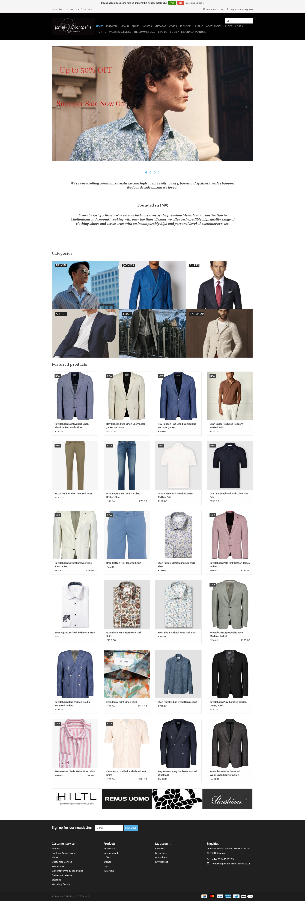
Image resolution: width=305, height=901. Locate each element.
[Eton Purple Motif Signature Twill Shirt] (178, 535)
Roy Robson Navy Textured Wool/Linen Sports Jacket (225, 773)
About (55, 857)
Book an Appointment (64, 853)
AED (90, 9)
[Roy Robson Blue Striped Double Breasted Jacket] (75, 674)
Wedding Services (120, 31)
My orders (161, 853)
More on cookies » (195, 3)
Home (99, 26)
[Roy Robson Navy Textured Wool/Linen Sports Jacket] (230, 743)
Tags (106, 866)
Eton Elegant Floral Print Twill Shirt (177, 632)
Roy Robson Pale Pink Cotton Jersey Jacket (230, 564)
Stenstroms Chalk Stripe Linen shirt (75, 771)
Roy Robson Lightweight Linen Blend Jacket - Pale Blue (72, 425)
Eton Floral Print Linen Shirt (121, 701)
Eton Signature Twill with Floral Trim (75, 632)
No (180, 3)
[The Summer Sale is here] (152, 103)
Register (160, 848)
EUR (54, 9)
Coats (173, 26)
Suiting (199, 26)
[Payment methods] (204, 896)
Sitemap (56, 879)
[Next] (246, 107)
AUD (72, 9)
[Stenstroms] (227, 799)
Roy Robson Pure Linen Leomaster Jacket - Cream (125, 425)
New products (111, 853)
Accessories (214, 26)
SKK (84, 9)
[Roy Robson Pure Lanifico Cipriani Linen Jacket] (230, 674)
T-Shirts (101, 31)
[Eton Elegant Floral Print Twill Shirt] (178, 604)
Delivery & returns (62, 875)
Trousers (186, 26)
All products (110, 848)
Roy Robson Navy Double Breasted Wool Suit (177, 773)
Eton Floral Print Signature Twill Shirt (123, 634)
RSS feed (109, 870)
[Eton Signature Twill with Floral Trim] (75, 604)
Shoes (228, 26)
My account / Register (242, 9)
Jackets (147, 26)
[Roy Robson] (177, 799)
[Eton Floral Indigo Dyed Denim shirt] (178, 674)
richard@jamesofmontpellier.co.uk (231, 863)
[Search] (226, 21)
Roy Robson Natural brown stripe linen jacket (73, 564)
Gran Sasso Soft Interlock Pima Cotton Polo (175, 495)
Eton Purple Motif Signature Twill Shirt (176, 564)
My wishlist (161, 861)
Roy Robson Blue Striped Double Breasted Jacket (73, 703)
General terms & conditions (67, 870)
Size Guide (58, 866)
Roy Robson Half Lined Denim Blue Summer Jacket (177, 425)
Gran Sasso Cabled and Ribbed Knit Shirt (126, 773)
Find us (56, 848)
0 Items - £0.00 (215, 9)
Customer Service (62, 861)
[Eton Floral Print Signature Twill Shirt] (127, 604)
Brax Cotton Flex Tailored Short (123, 562)
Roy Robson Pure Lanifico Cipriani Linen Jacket (228, 703)
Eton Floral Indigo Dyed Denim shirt (177, 701)
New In (125, 26)
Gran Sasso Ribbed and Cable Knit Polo (229, 495)
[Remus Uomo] (127, 799)
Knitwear (112, 26)
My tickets (161, 857)
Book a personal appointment (189, 31)
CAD (78, 9)
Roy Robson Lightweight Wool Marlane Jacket (226, 634)
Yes (172, 3)
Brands (162, 31)
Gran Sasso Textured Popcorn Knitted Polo (226, 425)
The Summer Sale (144, 31)
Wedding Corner (61, 884)
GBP (60, 9)
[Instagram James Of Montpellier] (250, 828)
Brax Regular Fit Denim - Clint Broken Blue (123, 495)
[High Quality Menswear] (73, 26)
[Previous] (58, 107)
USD (66, 9)
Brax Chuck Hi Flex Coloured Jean (73, 493)
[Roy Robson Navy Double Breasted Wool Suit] (178, 743)
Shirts (135, 26)
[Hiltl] (77, 799)
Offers (107, 857)
